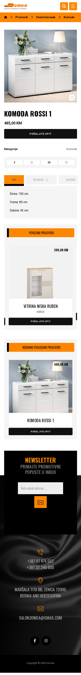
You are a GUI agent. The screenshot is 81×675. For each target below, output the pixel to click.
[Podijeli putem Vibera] (66, 162)
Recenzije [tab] (40, 180)
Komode (71, 149)
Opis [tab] (14, 180)
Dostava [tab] (70, 180)
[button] (73, 6)
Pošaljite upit (41, 133)
